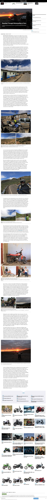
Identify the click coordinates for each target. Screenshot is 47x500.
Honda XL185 (20, 229)
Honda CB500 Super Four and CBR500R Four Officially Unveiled (37, 401)
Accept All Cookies (36, 498)
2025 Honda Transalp (16, 485)
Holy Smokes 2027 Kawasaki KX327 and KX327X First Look (36, 21)
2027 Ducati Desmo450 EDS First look (36, 17)
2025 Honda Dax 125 (38, 470)
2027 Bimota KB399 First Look (28, 427)
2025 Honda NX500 (5, 485)
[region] (23, 498)
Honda (36, 469)
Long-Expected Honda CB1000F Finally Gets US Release (36, 25)
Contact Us (13, 492)
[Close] (46, 498)
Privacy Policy (4, 492)
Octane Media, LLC (12, 496)
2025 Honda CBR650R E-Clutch (40, 484)
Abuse (7, 492)
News (3, 395)
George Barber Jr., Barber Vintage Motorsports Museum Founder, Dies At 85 (39, 457)
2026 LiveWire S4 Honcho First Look (7, 400)
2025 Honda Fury (26, 484)
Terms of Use (10, 492)
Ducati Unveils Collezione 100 (35, 28)
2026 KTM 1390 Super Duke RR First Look (22, 401)
